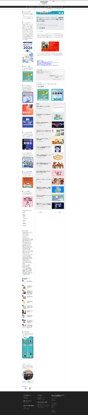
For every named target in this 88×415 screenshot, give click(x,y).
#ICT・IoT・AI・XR (25, 267)
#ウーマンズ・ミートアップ (26, 253)
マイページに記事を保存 (40, 31)
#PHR (31, 254)
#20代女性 (28, 272)
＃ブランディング (25, 254)
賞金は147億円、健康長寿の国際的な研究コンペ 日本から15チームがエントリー (48, 62)
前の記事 (40, 212)
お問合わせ (53, 407)
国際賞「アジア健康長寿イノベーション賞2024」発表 (45, 61)
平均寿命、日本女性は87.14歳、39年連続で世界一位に (45, 64)
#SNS (31, 272)
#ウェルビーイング (41, 25)
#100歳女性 (56, 25)
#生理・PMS (30, 258)
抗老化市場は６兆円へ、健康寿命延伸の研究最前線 (44, 63)
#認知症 (24, 240)
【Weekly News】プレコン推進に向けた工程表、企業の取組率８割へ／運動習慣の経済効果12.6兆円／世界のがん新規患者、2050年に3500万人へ (30, 292)
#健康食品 (24, 270)
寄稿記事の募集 (53, 411)
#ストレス (29, 254)
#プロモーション (29, 271)
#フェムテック (30, 232)
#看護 (29, 248)
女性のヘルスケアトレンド (26, 402)
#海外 (29, 249)
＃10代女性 (27, 246)
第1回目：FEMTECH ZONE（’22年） (41, 403)
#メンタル (24, 262)
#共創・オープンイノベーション (26, 241)
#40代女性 (24, 266)
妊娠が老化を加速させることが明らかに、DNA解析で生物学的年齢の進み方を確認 (29, 306)
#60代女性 (24, 258)
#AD (23, 248)
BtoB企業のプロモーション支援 (40, 399)
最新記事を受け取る (54, 400)
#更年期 (30, 262)
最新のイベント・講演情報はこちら (27, 381)
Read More (26, 39)
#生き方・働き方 (25, 272)
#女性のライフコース (25, 249)
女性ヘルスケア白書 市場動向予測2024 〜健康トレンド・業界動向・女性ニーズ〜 (48, 65)
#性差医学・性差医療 (25, 232)
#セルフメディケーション (26, 237)
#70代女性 (24, 257)
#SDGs (27, 235)
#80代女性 (49, 25)
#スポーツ (27, 270)
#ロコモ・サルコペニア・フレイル (41, 26)
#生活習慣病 (26, 240)
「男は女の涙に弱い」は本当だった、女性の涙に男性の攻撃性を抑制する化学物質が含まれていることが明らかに (29, 321)
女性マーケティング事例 (41, 134)
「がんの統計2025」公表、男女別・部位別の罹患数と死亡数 (29, 302)
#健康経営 (29, 267)
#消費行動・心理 (25, 271)
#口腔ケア (24, 263)
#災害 (27, 248)
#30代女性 (27, 266)
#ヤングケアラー (25, 244)
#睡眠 (25, 248)
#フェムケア (30, 240)
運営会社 (52, 406)
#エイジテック (45, 25)
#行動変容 (30, 270)
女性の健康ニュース (41, 82)
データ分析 (24, 407)
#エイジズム (28, 245)
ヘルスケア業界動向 (41, 141)
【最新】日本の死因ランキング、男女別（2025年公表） (30, 297)
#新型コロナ (24, 246)
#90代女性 (53, 25)
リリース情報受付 (53, 412)
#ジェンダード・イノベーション (26, 250)
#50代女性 (27, 258)
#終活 (31, 250)
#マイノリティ (24, 235)
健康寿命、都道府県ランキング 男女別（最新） (29, 281)
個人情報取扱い (56, 77)
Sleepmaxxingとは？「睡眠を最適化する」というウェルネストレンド (30, 311)
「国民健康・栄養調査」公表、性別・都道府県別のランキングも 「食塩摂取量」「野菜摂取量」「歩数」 (29, 326)
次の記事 (60, 212)
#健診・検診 (27, 262)
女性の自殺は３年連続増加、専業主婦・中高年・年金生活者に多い (29, 316)
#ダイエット (27, 259)
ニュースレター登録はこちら (27, 17)
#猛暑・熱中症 (24, 245)
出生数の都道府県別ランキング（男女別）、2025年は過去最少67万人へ (30, 286)
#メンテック (28, 244)
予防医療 (31, 246)
